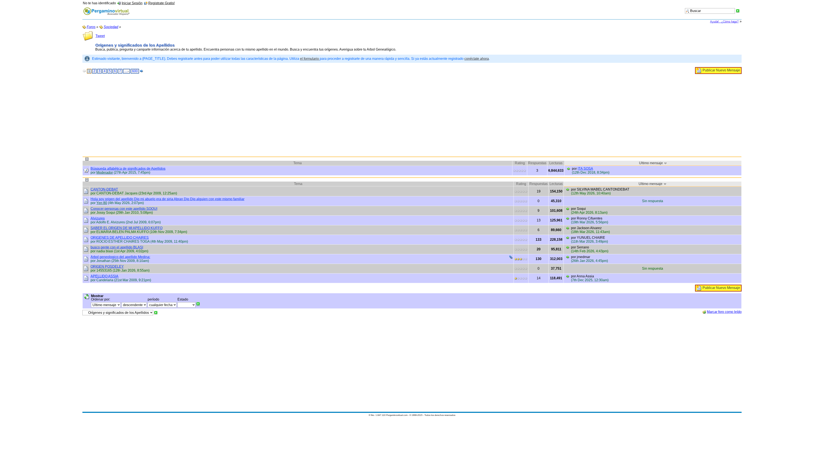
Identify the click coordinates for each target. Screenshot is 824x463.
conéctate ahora (476, 58)
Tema (297, 163)
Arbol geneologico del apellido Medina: (120, 257)
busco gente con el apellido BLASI (117, 247)
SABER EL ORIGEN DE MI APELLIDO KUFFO (126, 228)
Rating (520, 163)
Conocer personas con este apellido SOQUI (124, 208)
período (153, 299)
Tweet (100, 36)
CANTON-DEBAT (104, 189)
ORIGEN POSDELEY (107, 266)
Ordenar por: (100, 299)
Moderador (104, 172)
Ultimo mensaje (651, 163)
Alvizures (98, 218)
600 (135, 71)
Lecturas (555, 163)
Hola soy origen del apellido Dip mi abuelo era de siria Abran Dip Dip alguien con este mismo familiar (167, 199)
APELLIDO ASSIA (104, 276)
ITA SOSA (585, 168)
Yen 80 (101, 203)
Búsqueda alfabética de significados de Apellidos (128, 168)
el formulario (310, 58)
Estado (182, 299)
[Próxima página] (141, 71)
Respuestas (537, 163)
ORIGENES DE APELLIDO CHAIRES (120, 237)
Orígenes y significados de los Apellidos (135, 45)
